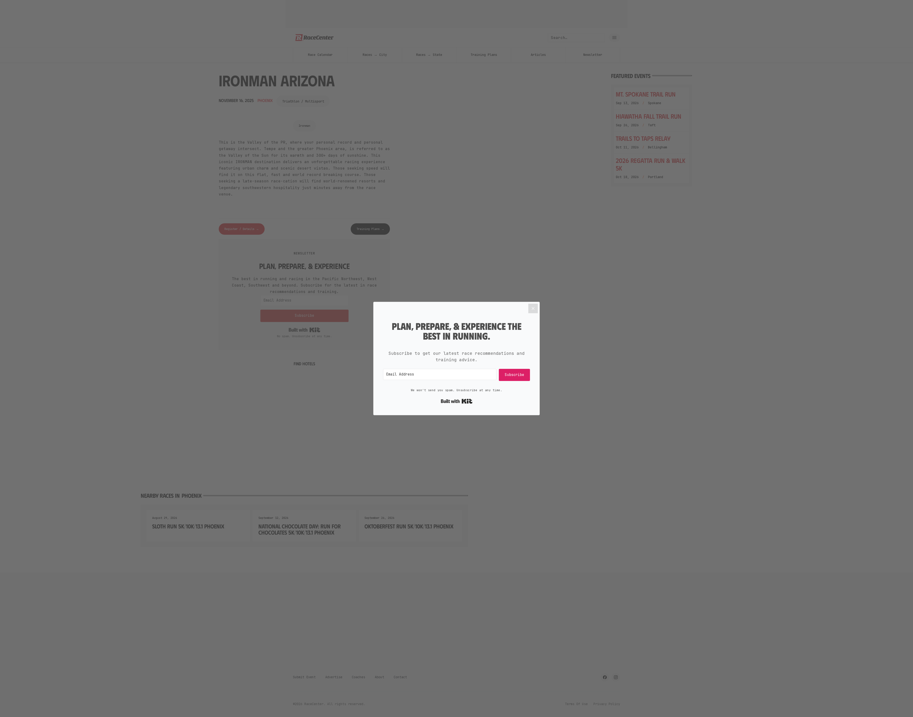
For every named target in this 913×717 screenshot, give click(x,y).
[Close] (533, 308)
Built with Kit (456, 401)
